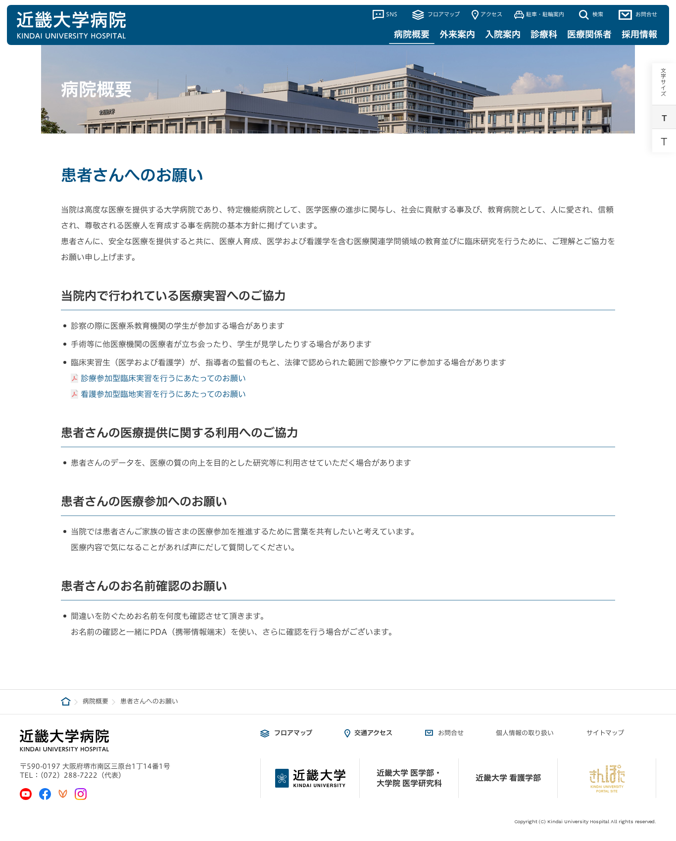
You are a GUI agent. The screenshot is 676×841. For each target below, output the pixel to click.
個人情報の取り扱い (525, 733)
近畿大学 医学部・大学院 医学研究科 (409, 778)
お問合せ (645, 14)
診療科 (544, 34)
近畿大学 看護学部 (508, 778)
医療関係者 (589, 34)
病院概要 (412, 34)
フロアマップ (442, 14)
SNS (391, 14)
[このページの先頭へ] (662, 743)
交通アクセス (373, 733)
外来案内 (457, 34)
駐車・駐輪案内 (545, 14)
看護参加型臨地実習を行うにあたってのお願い (163, 394)
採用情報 (639, 34)
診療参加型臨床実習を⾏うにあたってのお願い (163, 378)
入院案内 (503, 34)
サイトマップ (605, 733)
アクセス (491, 14)
